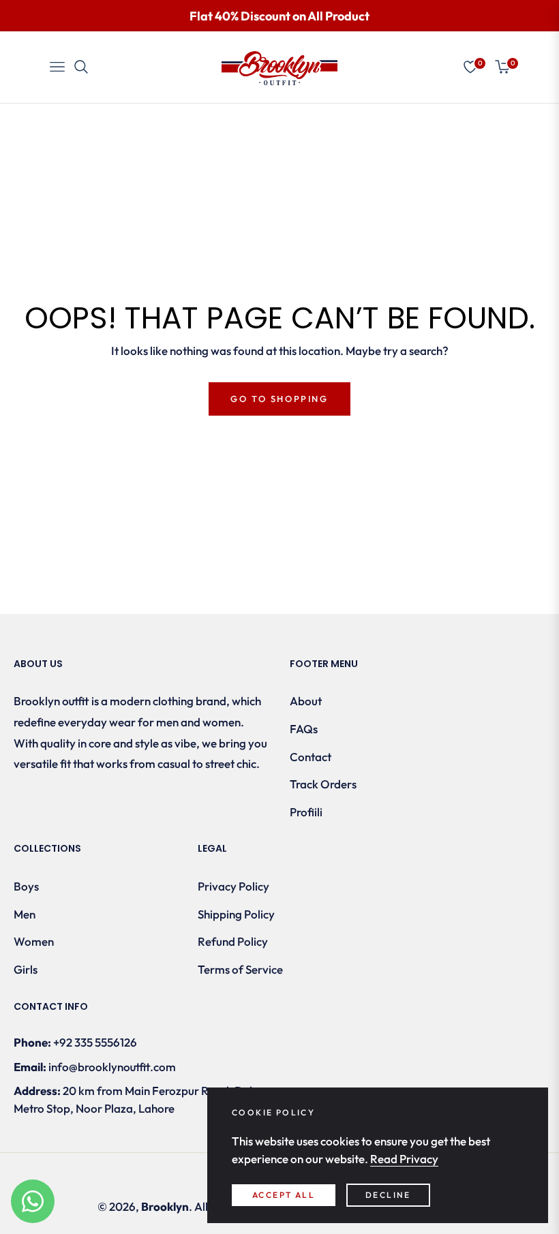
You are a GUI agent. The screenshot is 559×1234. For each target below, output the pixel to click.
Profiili (306, 812)
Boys (26, 886)
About (306, 701)
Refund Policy (233, 941)
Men (24, 914)
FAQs (304, 729)
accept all (283, 1195)
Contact (310, 757)
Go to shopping (279, 398)
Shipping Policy (236, 914)
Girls (25, 969)
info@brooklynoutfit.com (112, 1067)
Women (34, 941)
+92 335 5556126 (95, 1042)
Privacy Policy (233, 886)
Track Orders (323, 784)
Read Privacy (404, 1159)
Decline (388, 1195)
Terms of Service (240, 969)
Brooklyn (165, 1206)
